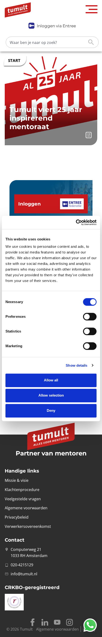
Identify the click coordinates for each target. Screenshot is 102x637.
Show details (76, 365)
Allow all (51, 380)
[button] (91, 9)
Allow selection (51, 395)
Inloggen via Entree (56, 25)
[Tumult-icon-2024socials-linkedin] (45, 622)
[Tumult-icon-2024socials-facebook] (32, 622)
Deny (51, 410)
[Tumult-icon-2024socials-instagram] (69, 622)
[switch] (90, 316)
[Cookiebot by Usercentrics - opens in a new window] (76, 222)
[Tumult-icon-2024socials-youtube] (57, 622)
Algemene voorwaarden (57, 629)
